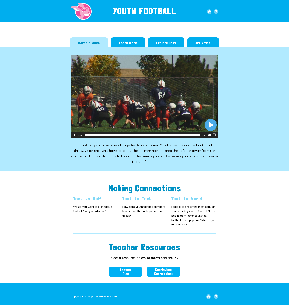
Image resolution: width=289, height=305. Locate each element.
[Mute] (209, 134)
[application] (144, 96)
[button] (211, 125)
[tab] (89, 42)
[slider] (142, 135)
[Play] (74, 134)
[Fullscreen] (214, 134)
